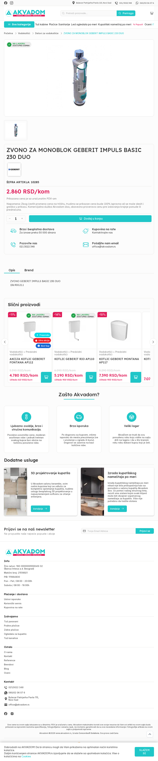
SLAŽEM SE (144, 752)
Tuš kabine (41, 24)
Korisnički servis (12, 603)
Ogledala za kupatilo (15, 634)
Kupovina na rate (13, 607)
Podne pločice (11, 625)
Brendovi (9, 664)
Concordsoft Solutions (89, 733)
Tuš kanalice (11, 638)
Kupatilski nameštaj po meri (114, 24)
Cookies (26, 756)
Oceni (7, 673)
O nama (8, 652)
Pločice (53, 24)
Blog (6, 668)
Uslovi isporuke (12, 599)
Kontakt (8, 656)
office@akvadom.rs (104, 246)
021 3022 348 (27, 246)
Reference (9, 660)
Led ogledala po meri (84, 24)
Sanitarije (64, 24)
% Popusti (138, 24)
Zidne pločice (11, 629)
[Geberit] (79, 169)
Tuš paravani (11, 621)
